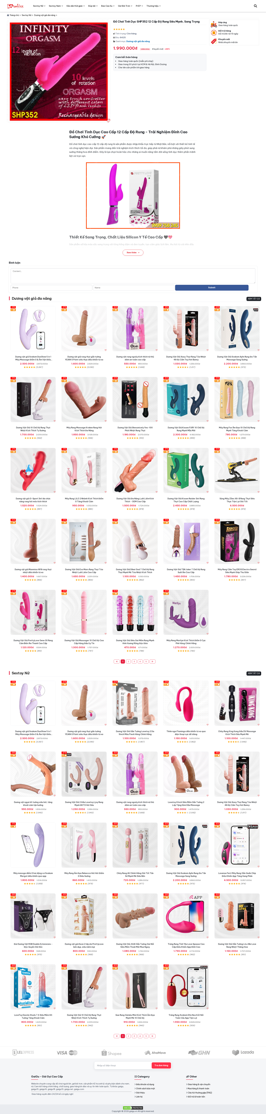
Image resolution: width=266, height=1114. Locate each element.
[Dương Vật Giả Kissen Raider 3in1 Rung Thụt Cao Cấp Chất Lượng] (186, 470)
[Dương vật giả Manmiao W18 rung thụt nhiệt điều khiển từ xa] (33, 541)
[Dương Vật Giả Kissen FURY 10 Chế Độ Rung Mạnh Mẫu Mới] (186, 399)
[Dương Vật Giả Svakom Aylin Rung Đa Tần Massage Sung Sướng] (237, 328)
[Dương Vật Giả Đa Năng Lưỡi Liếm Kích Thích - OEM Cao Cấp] (135, 470)
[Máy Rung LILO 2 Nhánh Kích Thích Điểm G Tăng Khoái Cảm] (84, 470)
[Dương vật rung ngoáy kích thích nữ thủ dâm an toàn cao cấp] (135, 328)
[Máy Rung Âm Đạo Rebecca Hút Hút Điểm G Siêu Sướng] (84, 845)
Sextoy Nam (55, 6)
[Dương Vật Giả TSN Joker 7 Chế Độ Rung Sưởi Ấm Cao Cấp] (186, 541)
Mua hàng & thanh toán (198, 1088)
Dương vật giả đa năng (138, 41)
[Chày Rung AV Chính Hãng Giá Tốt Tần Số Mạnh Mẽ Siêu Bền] (135, 845)
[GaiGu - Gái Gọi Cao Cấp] (16, 6)
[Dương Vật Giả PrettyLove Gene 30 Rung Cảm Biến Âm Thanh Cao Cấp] (33, 612)
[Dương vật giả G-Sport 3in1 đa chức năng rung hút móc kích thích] (33, 470)
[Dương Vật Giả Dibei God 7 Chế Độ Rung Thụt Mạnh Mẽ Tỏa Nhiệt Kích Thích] (135, 541)
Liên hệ (139, 1096)
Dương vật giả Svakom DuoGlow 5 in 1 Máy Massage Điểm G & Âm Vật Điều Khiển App (33, 360)
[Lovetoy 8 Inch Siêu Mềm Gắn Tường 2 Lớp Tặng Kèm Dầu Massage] (186, 774)
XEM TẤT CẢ (254, 299)
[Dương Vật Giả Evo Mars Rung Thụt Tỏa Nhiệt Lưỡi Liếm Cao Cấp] (84, 541)
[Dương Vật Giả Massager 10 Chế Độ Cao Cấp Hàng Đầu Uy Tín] (84, 612)
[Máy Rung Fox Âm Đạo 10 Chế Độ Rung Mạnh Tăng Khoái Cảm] (237, 399)
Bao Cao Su (106, 6)
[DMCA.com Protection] (133, 1107)
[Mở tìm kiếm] (255, 6)
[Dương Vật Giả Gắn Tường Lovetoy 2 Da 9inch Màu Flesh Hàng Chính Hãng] (135, 703)
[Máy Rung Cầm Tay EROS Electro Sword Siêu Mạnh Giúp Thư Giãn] (237, 541)
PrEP (138, 6)
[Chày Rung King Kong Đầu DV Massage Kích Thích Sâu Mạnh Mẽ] (237, 703)
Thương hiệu (152, 6)
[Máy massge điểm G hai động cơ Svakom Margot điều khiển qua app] (33, 845)
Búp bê (91, 6)
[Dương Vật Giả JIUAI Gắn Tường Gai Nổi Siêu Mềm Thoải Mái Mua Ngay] (135, 916)
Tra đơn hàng (161, 1065)
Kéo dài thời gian (74, 6)
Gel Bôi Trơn (124, 6)
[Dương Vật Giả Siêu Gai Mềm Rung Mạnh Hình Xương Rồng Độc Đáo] (135, 612)
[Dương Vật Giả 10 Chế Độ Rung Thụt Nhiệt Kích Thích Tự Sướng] (33, 399)
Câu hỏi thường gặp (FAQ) (200, 1092)
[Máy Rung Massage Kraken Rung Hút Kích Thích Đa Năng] (84, 399)
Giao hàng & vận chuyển (199, 1084)
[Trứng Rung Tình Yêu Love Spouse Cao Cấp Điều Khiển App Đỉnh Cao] (186, 916)
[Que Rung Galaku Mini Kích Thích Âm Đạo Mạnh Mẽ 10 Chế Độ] (135, 987)
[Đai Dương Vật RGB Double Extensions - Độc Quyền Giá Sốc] (33, 916)
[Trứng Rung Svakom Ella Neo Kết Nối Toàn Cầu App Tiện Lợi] (186, 987)
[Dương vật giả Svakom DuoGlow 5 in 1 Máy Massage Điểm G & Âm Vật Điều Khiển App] (33, 328)
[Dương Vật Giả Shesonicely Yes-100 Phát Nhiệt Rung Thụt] (135, 399)
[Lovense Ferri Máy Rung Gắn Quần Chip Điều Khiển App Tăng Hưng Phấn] (237, 845)
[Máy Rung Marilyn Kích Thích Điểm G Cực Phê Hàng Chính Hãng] (186, 612)
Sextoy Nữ (20, 673)
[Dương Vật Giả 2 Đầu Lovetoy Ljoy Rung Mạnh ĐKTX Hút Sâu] (84, 774)
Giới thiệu (140, 1092)
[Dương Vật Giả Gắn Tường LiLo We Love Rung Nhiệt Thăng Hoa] (237, 916)
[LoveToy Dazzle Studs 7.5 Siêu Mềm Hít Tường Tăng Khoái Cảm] (33, 987)
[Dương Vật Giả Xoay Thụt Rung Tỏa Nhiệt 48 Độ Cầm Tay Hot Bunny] (186, 328)
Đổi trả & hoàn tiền (196, 1096)
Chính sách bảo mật (145, 1088)
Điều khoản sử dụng (145, 1084)
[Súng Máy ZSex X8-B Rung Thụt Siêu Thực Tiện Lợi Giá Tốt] (237, 470)
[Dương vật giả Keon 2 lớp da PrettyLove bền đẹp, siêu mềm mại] (84, 916)
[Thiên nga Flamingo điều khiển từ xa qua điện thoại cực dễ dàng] (186, 703)
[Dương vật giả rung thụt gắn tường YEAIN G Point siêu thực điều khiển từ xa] (84, 328)
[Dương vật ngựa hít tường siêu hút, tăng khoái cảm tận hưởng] (33, 774)
